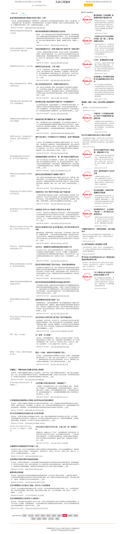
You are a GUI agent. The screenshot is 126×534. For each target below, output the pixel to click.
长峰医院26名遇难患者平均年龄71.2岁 (24, 446)
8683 (70, 515)
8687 (44, 519)
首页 (24, 515)
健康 (39, 1)
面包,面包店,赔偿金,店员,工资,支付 (60, 278)
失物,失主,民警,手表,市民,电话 (59, 98)
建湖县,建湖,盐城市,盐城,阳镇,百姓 (35, 28)
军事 (97, 1)
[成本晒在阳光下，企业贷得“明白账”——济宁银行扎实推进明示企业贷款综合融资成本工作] (87, 213)
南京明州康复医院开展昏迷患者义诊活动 (50, 31)
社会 (23, 1)
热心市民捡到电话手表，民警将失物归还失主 (52, 84)
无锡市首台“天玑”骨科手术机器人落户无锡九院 (52, 192)
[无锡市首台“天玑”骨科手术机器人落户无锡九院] (22, 192)
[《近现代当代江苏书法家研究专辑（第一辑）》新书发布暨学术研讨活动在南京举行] (87, 40)
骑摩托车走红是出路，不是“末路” (47, 66)
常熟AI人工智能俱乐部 (72, 528)
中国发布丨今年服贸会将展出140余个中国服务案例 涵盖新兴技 (104, 115)
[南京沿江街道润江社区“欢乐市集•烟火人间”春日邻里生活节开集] (22, 227)
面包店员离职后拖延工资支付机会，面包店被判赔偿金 (55, 264)
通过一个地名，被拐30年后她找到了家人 (50, 352)
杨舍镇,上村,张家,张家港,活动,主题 (60, 170)
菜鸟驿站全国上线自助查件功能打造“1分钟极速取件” (55, 101)
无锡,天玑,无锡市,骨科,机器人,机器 (60, 204)
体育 (87, 1)
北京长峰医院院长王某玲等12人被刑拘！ (25, 498)
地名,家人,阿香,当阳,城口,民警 (59, 364)
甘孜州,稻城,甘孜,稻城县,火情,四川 (35, 423)
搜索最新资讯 (88, 5)
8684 (75, 515)
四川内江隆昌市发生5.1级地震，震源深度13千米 (104, 151)
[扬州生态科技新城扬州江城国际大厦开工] (22, 175)
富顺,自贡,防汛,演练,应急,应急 (33, 469)
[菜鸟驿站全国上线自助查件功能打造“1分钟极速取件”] (22, 102)
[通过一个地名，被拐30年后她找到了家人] (22, 353)
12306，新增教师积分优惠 (103, 60)
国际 (19, 1)
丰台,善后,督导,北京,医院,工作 (59, 261)
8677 (37, 515)
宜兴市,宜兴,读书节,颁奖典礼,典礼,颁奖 (62, 331)
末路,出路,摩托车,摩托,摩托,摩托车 (60, 80)
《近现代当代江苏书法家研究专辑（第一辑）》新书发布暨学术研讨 (104, 38)
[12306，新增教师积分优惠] (87, 64)
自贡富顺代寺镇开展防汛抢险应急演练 (24, 459)
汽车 (36, 1)
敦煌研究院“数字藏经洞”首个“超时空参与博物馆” (53, 119)
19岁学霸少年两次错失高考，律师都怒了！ (51, 383)
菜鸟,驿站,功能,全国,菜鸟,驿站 (59, 113)
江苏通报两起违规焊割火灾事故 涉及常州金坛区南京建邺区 (32, 400)
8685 (33, 519)
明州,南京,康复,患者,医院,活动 (59, 45)
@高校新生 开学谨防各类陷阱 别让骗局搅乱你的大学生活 (104, 79)
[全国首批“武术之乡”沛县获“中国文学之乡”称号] (22, 210)
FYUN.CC (58, 528)
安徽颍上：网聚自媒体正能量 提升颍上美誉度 (27, 369)
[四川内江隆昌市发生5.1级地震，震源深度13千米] (87, 154)
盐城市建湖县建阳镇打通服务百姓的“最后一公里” (28, 18)
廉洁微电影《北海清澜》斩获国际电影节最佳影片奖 (104, 16)
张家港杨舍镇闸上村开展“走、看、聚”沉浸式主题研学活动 (57, 156)
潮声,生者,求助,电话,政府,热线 (59, 153)
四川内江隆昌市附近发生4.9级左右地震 (96, 135)
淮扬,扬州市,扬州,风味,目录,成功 (60, 296)
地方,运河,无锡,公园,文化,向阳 (59, 313)
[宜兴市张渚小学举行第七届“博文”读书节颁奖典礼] (22, 317)
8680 (54, 515)
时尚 (26, 1)
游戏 (103, 1)
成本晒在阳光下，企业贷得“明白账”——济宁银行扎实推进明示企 (104, 211)
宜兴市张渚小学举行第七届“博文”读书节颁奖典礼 (53, 317)
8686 (39, 519)
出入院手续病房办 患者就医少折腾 (94, 244)
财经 (93, 1)
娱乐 (90, 1)
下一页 (51, 519)
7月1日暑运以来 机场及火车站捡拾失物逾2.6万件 (104, 273)
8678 (43, 515)
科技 (100, 1)
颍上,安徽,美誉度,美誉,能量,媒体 (34, 379)
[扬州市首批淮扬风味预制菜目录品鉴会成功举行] (22, 282)
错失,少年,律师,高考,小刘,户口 (59, 397)
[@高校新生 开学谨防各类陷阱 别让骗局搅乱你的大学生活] (87, 81)
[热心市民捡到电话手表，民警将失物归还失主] (22, 84)
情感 (29, 1)
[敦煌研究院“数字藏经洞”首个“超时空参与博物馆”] (22, 120)
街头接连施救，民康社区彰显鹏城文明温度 (104, 191)
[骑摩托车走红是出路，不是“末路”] (21, 66)
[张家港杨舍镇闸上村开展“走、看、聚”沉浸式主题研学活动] (22, 157)
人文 (33, 1)
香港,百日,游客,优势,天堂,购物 (59, 63)
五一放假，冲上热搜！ (43, 335)
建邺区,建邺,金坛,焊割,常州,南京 (34, 410)
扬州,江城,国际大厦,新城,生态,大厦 (60, 188)
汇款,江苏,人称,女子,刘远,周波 (59, 443)
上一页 (31, 515)
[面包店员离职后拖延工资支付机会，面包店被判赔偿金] (22, 265)
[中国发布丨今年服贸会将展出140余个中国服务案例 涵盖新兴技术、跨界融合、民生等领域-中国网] (87, 118)
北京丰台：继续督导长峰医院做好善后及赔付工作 (53, 247)
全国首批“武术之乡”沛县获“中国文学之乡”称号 (52, 209)
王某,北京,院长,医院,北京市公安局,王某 (36, 508)
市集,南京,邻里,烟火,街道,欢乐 (59, 243)
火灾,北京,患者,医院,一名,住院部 (34, 495)
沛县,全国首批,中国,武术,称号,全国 (60, 223)
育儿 (110, 1)
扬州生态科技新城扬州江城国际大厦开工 (50, 174)
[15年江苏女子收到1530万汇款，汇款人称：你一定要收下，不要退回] (22, 428)
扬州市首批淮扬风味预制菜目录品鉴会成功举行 (52, 282)
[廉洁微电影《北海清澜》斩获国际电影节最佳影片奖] (87, 19)
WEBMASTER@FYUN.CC (67, 530)
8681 (59, 515)
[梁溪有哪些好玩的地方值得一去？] (22, 300)
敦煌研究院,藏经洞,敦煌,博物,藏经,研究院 (62, 133)
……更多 (46, 25)
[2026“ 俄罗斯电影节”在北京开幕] (87, 175)
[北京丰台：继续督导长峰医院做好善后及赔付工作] (22, 247)
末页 (57, 519)
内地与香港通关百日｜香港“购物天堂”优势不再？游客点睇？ (57, 49)
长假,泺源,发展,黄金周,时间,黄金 (60, 347)
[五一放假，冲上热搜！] (18, 334)
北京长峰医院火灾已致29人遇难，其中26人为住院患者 (30, 485)
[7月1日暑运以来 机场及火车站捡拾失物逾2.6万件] (87, 276)
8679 (48, 515)
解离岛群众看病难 (16, 472)
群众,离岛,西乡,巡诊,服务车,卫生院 (35, 482)
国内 (16, 1)
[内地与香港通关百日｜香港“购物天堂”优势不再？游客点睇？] (22, 49)
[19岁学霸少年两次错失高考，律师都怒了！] (22, 383)
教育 (107, 1)
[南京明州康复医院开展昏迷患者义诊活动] (22, 32)
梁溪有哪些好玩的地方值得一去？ (47, 299)
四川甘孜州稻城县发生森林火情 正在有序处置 (27, 413)
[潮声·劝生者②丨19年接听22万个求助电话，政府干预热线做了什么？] (22, 138)
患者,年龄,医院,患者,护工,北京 (33, 456)
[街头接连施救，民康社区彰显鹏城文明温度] (87, 194)
